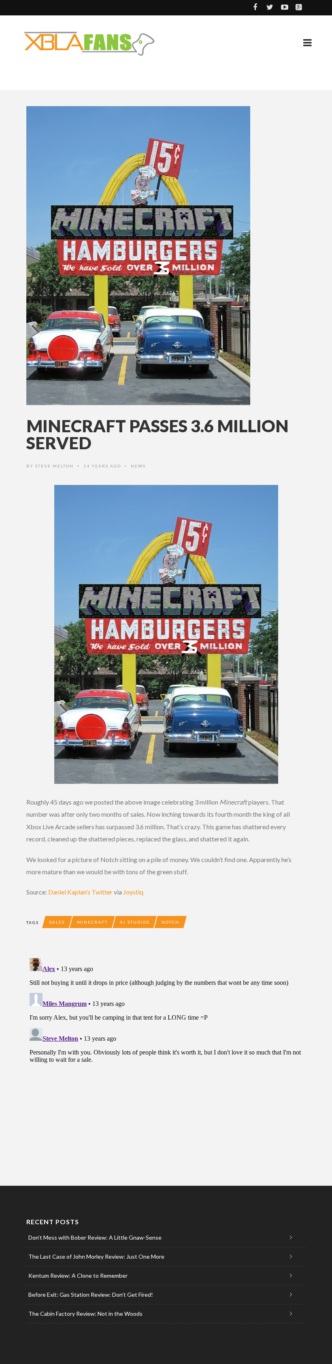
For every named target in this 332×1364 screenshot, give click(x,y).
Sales (57, 922)
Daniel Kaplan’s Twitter (80, 892)
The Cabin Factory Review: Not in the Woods (85, 1313)
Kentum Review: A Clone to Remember (78, 1275)
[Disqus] (166, 1056)
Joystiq (133, 892)
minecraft (92, 922)
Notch (170, 922)
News (138, 465)
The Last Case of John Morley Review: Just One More (96, 1256)
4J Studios (134, 922)
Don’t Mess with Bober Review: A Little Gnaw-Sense (95, 1237)
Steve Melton (54, 465)
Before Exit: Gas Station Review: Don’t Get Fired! (90, 1294)
